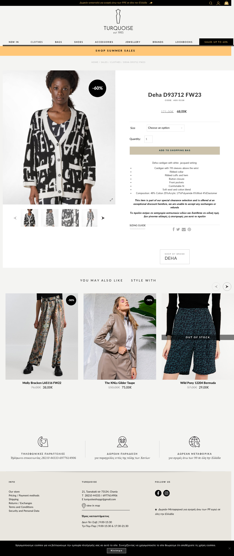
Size (132, 128)
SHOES (78, 42)
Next (101, 218)
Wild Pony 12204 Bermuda (198, 383)
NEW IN (14, 42)
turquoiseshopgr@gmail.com (100, 499)
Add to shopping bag (174, 150)
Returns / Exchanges (20, 503)
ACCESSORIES (104, 42)
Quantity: (135, 139)
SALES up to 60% (216, 42)
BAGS (58, 42)
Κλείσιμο (116, 551)
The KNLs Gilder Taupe (120, 383)
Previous (17, 218)
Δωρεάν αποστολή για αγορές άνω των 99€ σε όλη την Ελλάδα (113, 3)
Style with (143, 280)
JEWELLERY (133, 42)
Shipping (13, 499)
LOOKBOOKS (184, 42)
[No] (229, 548)
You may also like (101, 280)
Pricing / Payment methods (24, 495)
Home (94, 62)
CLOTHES (37, 42)
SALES (104, 62)
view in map (93, 505)
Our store (14, 492)
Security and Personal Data (24, 511)
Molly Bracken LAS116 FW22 (41, 383)
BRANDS (158, 42)
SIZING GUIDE (138, 225)
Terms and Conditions (21, 507)
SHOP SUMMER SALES (115, 51)
